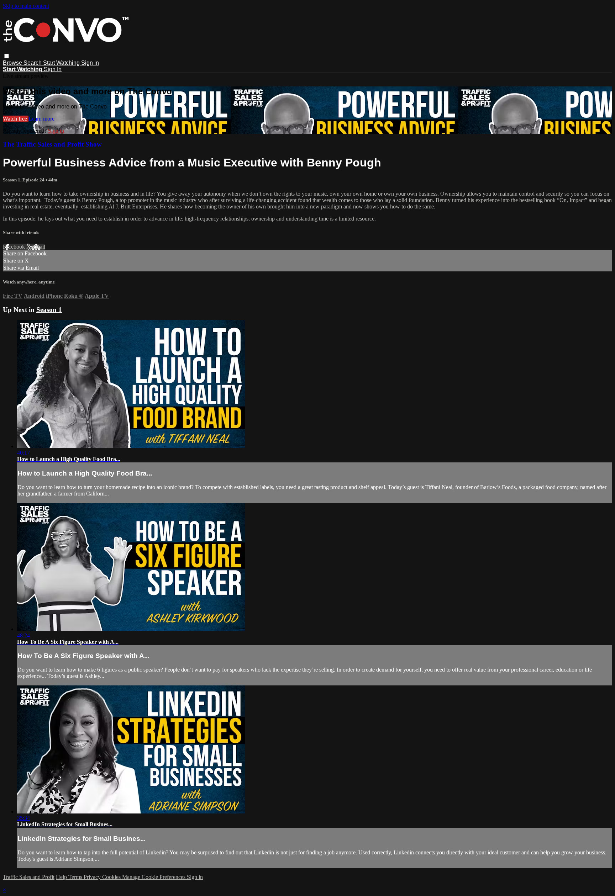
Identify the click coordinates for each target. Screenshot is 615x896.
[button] (6, 56)
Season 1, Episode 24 (24, 179)
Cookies (112, 877)
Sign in (90, 63)
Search (33, 63)
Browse (13, 63)
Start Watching (62, 63)
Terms (76, 877)
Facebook (14, 247)
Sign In (53, 69)
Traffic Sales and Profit (28, 877)
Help (62, 877)
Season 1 (49, 309)
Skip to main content (26, 6)
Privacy (93, 877)
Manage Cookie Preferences (154, 877)
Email (38, 247)
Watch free (15, 119)
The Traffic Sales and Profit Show (52, 144)
